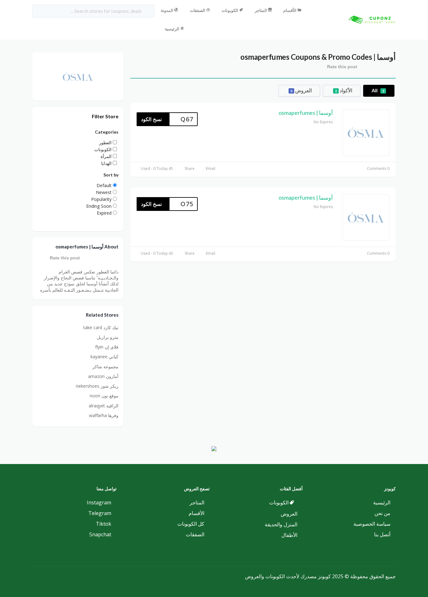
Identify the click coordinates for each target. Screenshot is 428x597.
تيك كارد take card (100, 327)
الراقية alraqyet (103, 406)
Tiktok (103, 523)
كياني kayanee (104, 357)
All (378, 90)
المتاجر (261, 10)
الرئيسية (172, 29)
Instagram (99, 502)
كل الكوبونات (190, 523)
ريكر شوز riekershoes (97, 386)
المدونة (167, 10)
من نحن (382, 513)
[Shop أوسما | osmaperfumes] (78, 76)
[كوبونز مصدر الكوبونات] (371, 19)
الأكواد (343, 90)
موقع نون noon (104, 396)
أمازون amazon (103, 376)
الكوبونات (230, 10)
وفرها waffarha (103, 415)
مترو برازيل (107, 337)
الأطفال (289, 535)
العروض (301, 90)
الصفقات (197, 10)
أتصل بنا (382, 534)
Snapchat (100, 534)
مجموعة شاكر (105, 367)
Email (210, 168)
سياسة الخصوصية (371, 523)
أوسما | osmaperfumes (306, 112)
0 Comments (378, 168)
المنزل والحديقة (281, 524)
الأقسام (289, 10)
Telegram (99, 513)
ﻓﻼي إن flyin (106, 347)
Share (190, 168)
